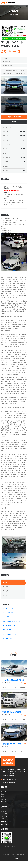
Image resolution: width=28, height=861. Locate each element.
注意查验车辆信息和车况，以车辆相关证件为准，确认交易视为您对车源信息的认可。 (14, 72)
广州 (14, 687)
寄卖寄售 (3, 821)
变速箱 (15, 166)
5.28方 (23, 719)
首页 (11, 14)
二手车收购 (4, 816)
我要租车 (3, 796)
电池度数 (7, 144)
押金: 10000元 (8, 65)
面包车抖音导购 (5, 824)
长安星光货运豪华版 (8, 612)
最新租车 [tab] (5, 582)
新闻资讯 (3, 799)
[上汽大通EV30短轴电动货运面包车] (14, 668)
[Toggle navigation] (26, 2)
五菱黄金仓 (6, 616)
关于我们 (3, 811)
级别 (15, 135)
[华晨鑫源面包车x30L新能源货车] (14, 700)
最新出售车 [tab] (6, 586)
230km (6, 687)
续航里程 (15, 140)
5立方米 (23, 687)
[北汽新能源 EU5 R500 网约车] (14, 732)
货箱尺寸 (15, 162)
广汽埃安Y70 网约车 (8, 638)
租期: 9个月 (7, 61)
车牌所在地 (8, 127)
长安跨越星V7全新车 (8, 608)
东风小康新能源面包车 (9, 625)
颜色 (15, 153)
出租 (5, 58)
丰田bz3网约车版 (7, 629)
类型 (15, 148)
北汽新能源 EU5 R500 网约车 (11, 744)
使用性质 (15, 170)
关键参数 (14, 122)
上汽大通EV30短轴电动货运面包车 (13, 680)
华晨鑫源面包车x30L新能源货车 (12, 712)
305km (6, 719)
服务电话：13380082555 (9, 782)
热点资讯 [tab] (5, 595)
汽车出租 (15, 14)
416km (6, 751)
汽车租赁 (3, 819)
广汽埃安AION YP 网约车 (9, 634)
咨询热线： (14, 117)
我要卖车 (3, 794)
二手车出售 (4, 813)
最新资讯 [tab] (5, 591)
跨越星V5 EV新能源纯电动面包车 (11, 621)
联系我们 (3, 801)
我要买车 (3, 791)
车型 (15, 131)
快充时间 (15, 157)
